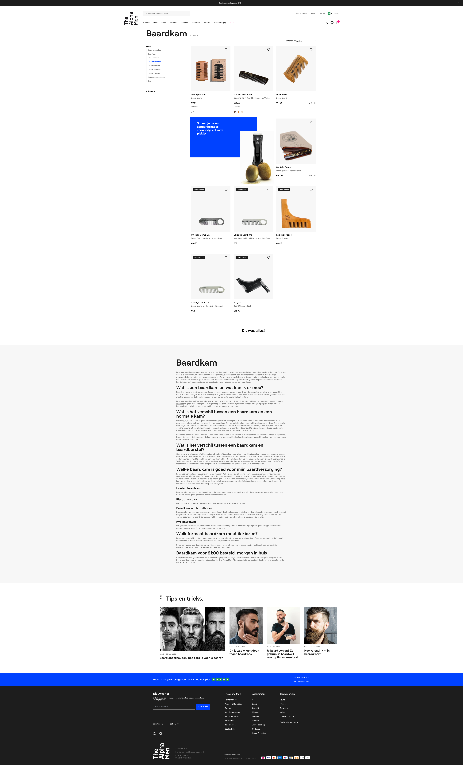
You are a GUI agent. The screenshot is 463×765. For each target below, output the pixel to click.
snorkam (180, 404)
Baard (148, 46)
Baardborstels (154, 58)
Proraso (283, 704)
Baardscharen (154, 66)
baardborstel (272, 454)
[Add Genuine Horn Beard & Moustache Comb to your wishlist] (268, 50)
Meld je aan (203, 707)
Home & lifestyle (259, 733)
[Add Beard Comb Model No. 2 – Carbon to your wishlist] (226, 190)
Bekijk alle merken (288, 722)
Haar (254, 700)
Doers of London (287, 717)
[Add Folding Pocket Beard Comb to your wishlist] (311, 122)
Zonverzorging (258, 725)
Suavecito (284, 708)
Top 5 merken (287, 694)
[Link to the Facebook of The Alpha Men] (160, 733)
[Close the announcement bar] (458, 2)
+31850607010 (182, 749)
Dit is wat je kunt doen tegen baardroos (244, 652)
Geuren (255, 721)
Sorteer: (289, 41)
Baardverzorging (154, 50)
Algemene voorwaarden (234, 758)
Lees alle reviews (299, 678)
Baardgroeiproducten (156, 77)
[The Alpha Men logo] (131, 18)
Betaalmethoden (232, 717)
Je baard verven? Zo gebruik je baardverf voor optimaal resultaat (282, 654)
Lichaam (256, 712)
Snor (150, 81)
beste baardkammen (185, 560)
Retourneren (230, 725)
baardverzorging (222, 372)
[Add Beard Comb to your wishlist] (226, 50)
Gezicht (255, 708)
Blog (160, 597)
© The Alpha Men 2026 (232, 754)
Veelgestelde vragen (233, 704)
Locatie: (157, 724)
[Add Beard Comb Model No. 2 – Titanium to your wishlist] (226, 258)
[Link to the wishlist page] (332, 22)
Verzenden (229, 721)
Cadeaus (256, 729)
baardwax (246, 395)
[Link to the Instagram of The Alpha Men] (154, 733)
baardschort (181, 406)
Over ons (228, 708)
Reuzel (283, 700)
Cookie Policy (230, 729)
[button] (165, 46)
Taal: (171, 724)
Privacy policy (251, 758)
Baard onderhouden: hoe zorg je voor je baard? (191, 657)
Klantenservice (231, 700)
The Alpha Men (233, 694)
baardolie (229, 461)
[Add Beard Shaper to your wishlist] (311, 190)
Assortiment (258, 694)
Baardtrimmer (154, 73)
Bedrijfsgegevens (232, 712)
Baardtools (152, 54)
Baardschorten (155, 69)
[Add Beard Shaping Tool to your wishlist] (268, 258)
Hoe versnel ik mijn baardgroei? (317, 652)
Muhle (282, 712)
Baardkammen (155, 62)
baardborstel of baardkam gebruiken (225, 454)
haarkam (241, 423)
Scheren (256, 717)
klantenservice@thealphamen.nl (190, 752)
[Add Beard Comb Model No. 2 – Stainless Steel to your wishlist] (268, 190)
